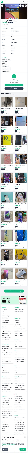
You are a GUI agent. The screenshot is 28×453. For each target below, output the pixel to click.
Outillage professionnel (6, 413)
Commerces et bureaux (7, 406)
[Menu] (26, 2)
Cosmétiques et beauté (20, 385)
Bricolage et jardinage (19, 361)
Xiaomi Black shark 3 (5, 108)
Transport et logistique (19, 424)
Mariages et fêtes (18, 387)
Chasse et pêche (18, 406)
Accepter (23, 449)
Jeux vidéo (17, 339)
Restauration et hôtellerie (7, 409)
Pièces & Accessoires (6, 361)
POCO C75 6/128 (5, 241)
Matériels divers (5, 417)
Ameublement (18, 352)
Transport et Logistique (7, 415)
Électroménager (5, 344)
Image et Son (17, 318)
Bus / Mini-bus (5, 318)
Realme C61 (17, 260)
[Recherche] (21, 2)
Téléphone (15, 85)
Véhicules (4, 307)
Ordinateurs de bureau (6, 381)
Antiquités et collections (20, 409)
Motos (3, 311)
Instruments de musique (20, 400)
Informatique (4, 376)
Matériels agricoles (5, 402)
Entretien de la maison (6, 356)
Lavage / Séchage (5, 346)
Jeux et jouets (17, 402)
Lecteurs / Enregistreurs (20, 328)
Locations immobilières (19, 309)
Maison (16, 350)
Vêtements (17, 378)
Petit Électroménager (6, 354)
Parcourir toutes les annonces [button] (13, 291)
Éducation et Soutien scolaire (20, 434)
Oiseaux (3, 428)
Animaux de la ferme (6, 432)
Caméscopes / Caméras (20, 326)
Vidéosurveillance (18, 333)
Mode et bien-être (19, 376)
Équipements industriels (7, 411)
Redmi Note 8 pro (5, 184)
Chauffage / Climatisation (7, 352)
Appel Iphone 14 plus (6, 222)
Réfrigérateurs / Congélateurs (7, 348)
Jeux (15, 344)
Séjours (3, 367)
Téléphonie (4, 326)
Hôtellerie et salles (18, 419)
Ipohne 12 (17, 241)
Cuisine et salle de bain (19, 357)
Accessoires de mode (19, 383)
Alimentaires (17, 368)
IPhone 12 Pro (4, 203)
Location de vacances (19, 313)
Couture (3, 359)
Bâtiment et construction (7, 398)
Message (15, 88)
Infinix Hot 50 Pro (19, 222)
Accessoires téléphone (6, 337)
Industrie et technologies (20, 432)
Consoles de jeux (18, 341)
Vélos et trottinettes (19, 398)
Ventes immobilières (19, 311)
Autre (16, 372)
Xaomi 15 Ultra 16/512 (20, 165)
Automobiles (4, 309)
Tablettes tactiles (5, 385)
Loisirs (16, 394)
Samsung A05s (18, 146)
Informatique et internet (20, 426)
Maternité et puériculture (20, 389)
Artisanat (16, 370)
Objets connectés (5, 335)
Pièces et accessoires (19, 335)
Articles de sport (18, 396)
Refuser (5, 449)
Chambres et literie (19, 355)
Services (16, 415)
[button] (24, 2)
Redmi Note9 (4, 127)
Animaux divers (5, 434)
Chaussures (17, 381)
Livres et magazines (19, 404)
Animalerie (4, 422)
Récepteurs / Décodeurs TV (20, 331)
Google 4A (17, 184)
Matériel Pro (4, 396)
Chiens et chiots (5, 424)
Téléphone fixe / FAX (6, 333)
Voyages (3, 365)
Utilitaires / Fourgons (6, 315)
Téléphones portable (6, 331)
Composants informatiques (7, 383)
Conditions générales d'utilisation (8, 444)
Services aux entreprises (20, 428)
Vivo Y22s (17, 127)
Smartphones (4, 328)
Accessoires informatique (7, 391)
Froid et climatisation (19, 430)
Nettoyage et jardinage (19, 422)
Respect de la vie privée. (7, 445)
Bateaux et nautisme (6, 322)
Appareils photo (18, 324)
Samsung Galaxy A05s (20, 279)
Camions (3, 313)
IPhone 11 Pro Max (5, 279)
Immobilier (17, 307)
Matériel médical (5, 404)
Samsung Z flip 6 (5, 260)
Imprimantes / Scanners (7, 387)
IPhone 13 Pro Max (19, 108)
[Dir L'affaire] (2, 2)
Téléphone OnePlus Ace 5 (7, 165)
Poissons (3, 430)
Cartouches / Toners (6, 389)
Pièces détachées (5, 320)
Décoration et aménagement (20, 359)
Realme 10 (3, 146)
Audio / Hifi (17, 322)
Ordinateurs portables (6, 378)
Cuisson (3, 350)
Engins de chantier (5, 400)
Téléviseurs (17, 320)
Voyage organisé (5, 372)
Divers (16, 365)
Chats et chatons (5, 426)
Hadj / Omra (4, 370)
